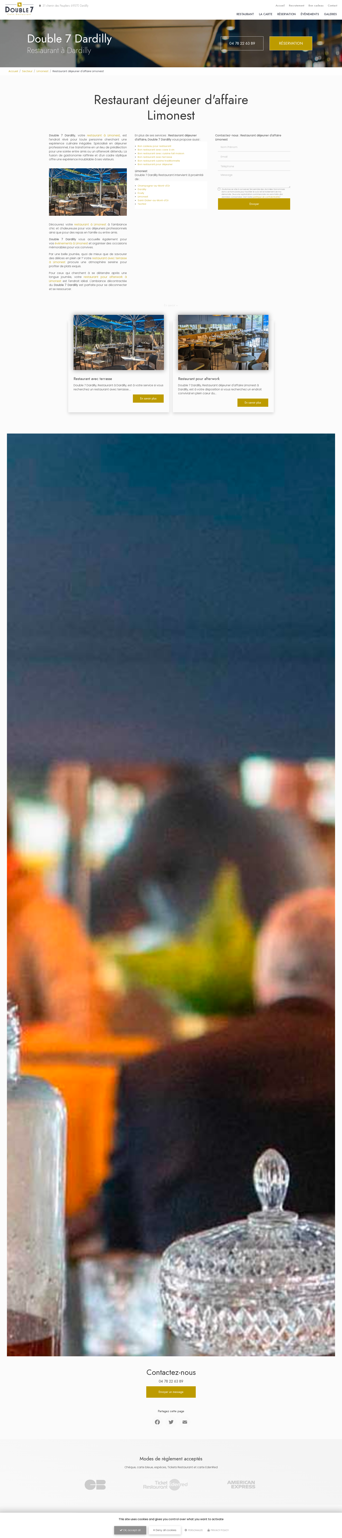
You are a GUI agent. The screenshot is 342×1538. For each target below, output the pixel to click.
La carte (265, 14)
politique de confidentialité (266, 196)
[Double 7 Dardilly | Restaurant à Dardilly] (19, 14)
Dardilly (142, 189)
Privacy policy (219, 1530)
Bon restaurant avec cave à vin (156, 149)
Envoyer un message (171, 1392)
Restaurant (245, 14)
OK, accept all (131, 1530)
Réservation (286, 14)
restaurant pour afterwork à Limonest (88, 279)
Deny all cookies (165, 1530)
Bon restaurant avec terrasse (155, 156)
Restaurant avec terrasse (93, 378)
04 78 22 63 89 (242, 43)
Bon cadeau (316, 5)
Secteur (27, 71)
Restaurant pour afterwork (199, 378)
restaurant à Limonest (103, 135)
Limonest (42, 71)
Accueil (280, 5)
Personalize (195, 1530)
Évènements (310, 14)
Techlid (142, 203)
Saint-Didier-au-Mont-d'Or (153, 200)
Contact (332, 5)
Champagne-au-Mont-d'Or (154, 185)
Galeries (330, 14)
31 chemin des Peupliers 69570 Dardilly (65, 6)
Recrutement (296, 5)
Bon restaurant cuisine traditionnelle (159, 160)
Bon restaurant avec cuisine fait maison (161, 153)
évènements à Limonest (71, 243)
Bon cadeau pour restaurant (154, 146)
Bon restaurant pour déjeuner (155, 164)
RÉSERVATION (291, 43)
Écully (141, 193)
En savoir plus (148, 398)
